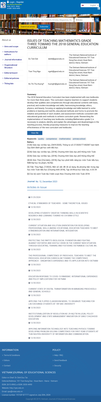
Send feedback (60, 360)
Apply (97, 20)
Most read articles (64, 32)
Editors (7, 360)
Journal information (13, 60)
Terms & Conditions (12, 355)
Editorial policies (11, 78)
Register (20, 2)
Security (57, 366)
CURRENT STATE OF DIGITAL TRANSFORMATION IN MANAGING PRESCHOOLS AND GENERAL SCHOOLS (62, 290)
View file (34, 133)
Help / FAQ (58, 355)
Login (11, 2)
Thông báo (9, 83)
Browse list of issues (44, 32)
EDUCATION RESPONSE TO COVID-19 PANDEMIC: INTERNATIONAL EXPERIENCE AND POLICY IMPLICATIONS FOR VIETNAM (63, 277)
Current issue (26, 32)
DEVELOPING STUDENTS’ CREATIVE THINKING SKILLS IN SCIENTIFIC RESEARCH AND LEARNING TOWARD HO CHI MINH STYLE (58, 214)
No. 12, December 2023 (46, 181)
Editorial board (10, 73)
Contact (7, 366)
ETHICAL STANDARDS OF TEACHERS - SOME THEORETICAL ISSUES (58, 203)
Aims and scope (11, 46)
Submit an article (28, 27)
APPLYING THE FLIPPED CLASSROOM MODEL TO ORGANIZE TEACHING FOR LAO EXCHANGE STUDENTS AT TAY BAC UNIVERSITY (62, 302)
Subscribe (44, 27)
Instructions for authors (11, 53)
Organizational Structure (10, 66)
